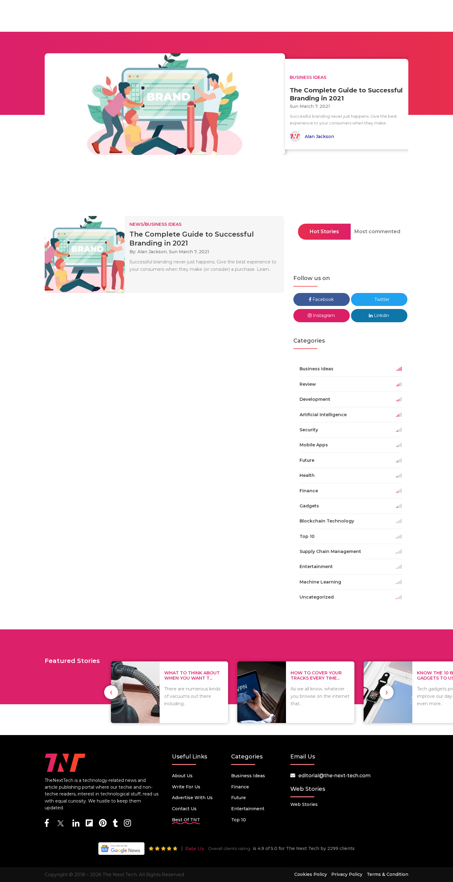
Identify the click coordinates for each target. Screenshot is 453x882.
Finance (240, 787)
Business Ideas (248, 775)
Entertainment (247, 808)
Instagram (323, 315)
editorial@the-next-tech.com (334, 775)
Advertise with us (192, 797)
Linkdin (381, 315)
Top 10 (238, 820)
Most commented (377, 231)
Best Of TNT (186, 820)
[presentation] (111, 692)
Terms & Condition (387, 874)
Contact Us (184, 808)
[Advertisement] (226, 187)
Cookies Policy (310, 874)
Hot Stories (324, 231)
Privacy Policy (346, 874)
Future (238, 797)
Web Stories (304, 804)
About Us (182, 775)
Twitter (381, 299)
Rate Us (194, 849)
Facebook (322, 299)
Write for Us (186, 787)
